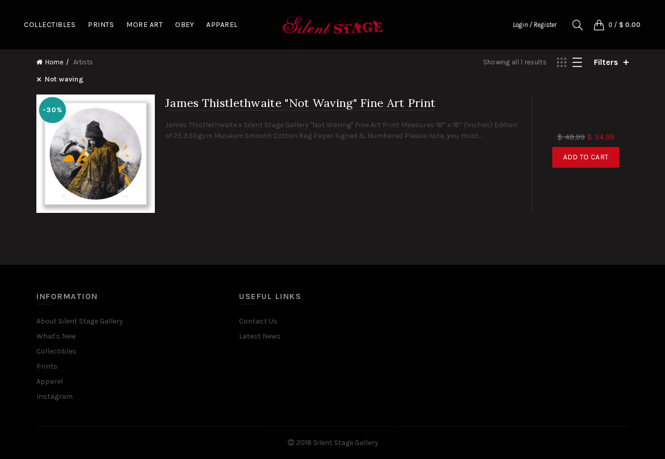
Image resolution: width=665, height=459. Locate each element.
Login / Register (534, 25)
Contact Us (258, 321)
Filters (606, 62)
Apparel (49, 381)
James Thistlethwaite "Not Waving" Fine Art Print (300, 103)
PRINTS (101, 24)
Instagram (54, 396)
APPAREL (222, 24)
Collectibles (56, 351)
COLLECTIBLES (49, 24)
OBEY (184, 24)
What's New (56, 336)
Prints (47, 366)
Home (54, 62)
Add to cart (585, 157)
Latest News (260, 336)
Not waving (64, 79)
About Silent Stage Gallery (79, 321)
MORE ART (144, 24)
